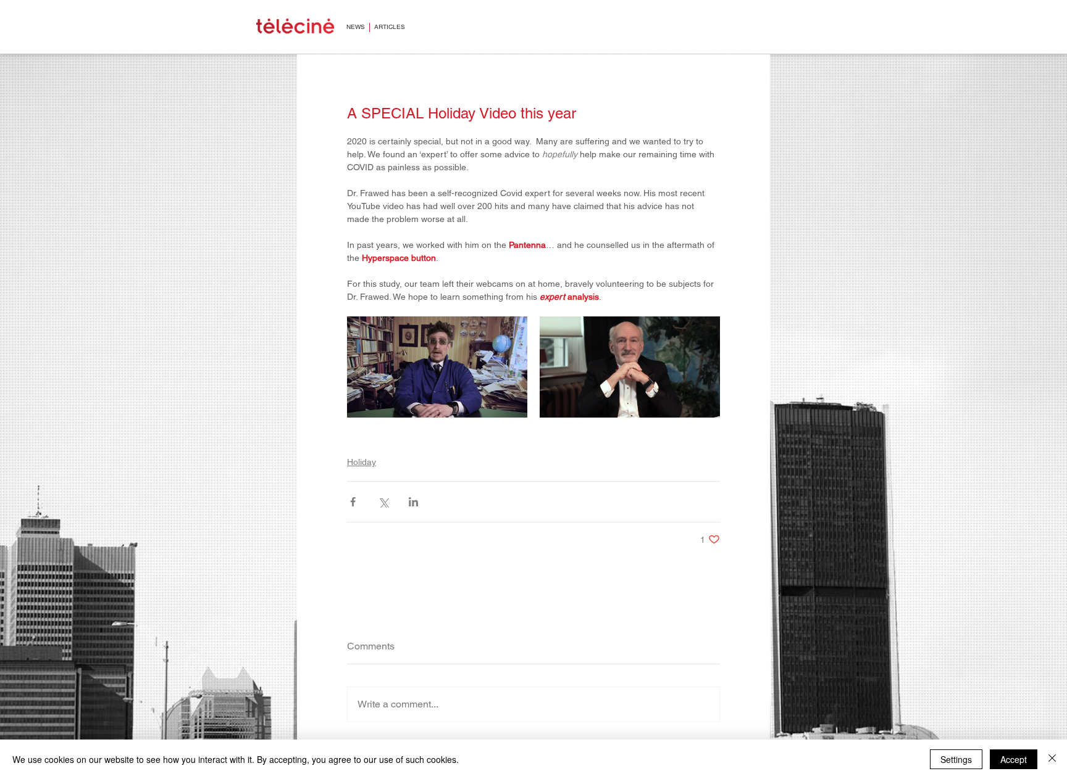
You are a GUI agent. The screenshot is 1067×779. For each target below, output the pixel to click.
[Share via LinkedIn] (413, 502)
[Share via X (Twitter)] (383, 502)
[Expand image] (437, 367)
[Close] (1052, 759)
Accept (1013, 759)
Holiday (361, 462)
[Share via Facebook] (353, 502)
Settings (956, 759)
